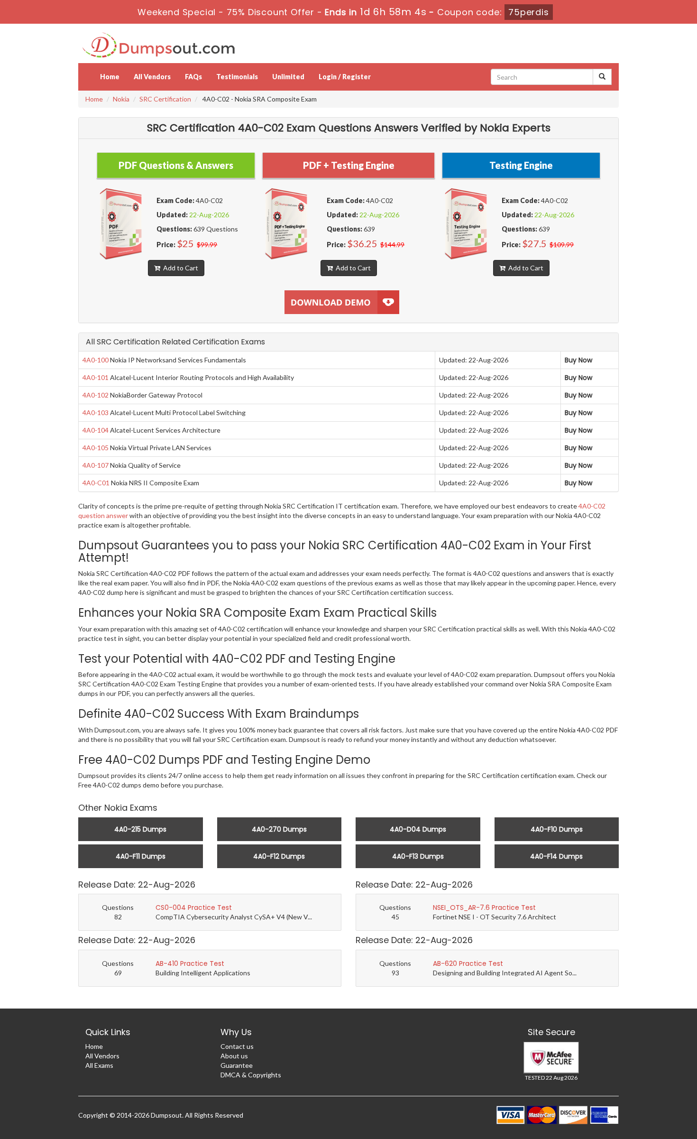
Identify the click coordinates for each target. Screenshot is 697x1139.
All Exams (99, 1065)
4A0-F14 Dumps (556, 856)
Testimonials (237, 77)
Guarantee (236, 1065)
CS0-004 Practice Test (194, 907)
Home (109, 77)
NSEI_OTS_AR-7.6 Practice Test (484, 907)
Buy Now (578, 360)
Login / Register (345, 77)
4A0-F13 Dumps (418, 856)
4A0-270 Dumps (279, 829)
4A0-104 (96, 430)
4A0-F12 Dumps (279, 856)
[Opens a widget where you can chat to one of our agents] (632, 1085)
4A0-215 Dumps (140, 829)
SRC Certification (165, 99)
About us (234, 1056)
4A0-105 (96, 448)
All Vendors (152, 77)
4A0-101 (96, 377)
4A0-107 (96, 465)
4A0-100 (96, 360)
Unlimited (288, 77)
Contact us (237, 1046)
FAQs (193, 77)
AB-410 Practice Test (190, 963)
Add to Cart (179, 268)
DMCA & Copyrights (250, 1075)
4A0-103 (96, 412)
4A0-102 (96, 395)
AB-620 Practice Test (468, 963)
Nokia (121, 99)
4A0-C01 (96, 483)
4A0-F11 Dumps (140, 856)
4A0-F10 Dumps (557, 829)
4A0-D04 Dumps (418, 829)
